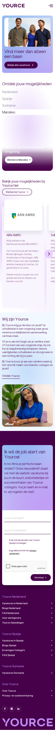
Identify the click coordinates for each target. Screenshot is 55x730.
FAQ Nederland (10, 613)
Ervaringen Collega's (13, 650)
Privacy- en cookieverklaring (17, 695)
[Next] (48, 254)
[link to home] (13, 5)
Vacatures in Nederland (15, 603)
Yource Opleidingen (13, 622)
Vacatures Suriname (13, 672)
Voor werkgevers (11, 617)
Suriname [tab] (9, 105)
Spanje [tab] (7, 98)
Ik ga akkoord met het (23, 552)
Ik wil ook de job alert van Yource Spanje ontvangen (24, 542)
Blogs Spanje (9, 645)
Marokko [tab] (8, 112)
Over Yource (9, 690)
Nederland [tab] (9, 91)
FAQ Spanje (8, 655)
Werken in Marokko (17, 159)
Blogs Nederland (11, 608)
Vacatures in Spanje (13, 640)
